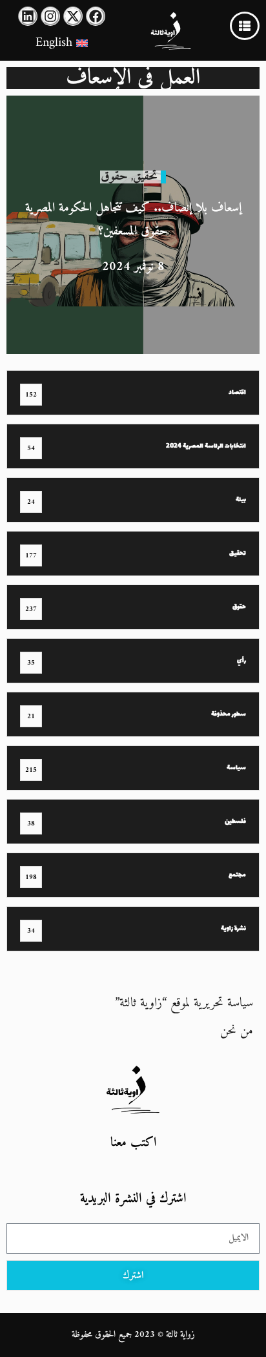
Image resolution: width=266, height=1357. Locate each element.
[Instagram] (50, 16)
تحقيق (145, 176)
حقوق (114, 176)
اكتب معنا (133, 1143)
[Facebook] (95, 16)
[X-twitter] (73, 16)
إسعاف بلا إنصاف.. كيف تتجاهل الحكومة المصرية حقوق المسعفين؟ (133, 220)
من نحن (236, 1031)
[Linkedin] (27, 16)
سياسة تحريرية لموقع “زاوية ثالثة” (184, 1003)
